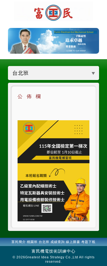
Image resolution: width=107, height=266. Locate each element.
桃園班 (32, 242)
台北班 (44, 242)
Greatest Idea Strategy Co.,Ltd (51, 257)
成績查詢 (57, 242)
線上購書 (73, 242)
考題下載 (88, 242)
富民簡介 (19, 242)
